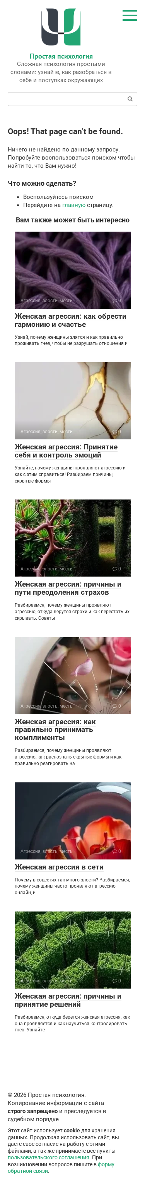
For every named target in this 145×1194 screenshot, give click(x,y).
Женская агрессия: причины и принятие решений (68, 1000)
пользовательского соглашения (48, 1157)
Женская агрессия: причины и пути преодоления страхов (68, 588)
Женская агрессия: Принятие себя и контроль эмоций (66, 450)
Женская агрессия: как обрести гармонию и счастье (70, 320)
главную (73, 205)
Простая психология (61, 56)
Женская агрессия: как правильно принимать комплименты (55, 729)
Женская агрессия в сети (59, 867)
